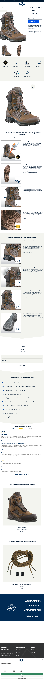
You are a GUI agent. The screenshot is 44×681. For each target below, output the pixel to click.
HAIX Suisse (18, 651)
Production (32, 651)
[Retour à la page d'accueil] (22, 4)
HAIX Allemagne (18, 649)
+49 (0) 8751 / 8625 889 (5, 655)
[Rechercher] (31, 7)
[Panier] (41, 7)
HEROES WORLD (33, 654)
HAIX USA (17, 655)
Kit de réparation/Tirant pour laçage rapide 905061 (22, 584)
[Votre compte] (35, 7)
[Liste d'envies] (33, 7)
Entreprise (32, 649)
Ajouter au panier (33, 21)
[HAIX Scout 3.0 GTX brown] (22, 506)
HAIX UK (17, 654)
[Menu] (2, 7)
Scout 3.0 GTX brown (22, 527)
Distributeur (32, 652)
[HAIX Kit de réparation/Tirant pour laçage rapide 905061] (22, 563)
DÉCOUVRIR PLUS (32, 616)
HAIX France (18, 652)
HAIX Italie (17, 656)
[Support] (37, 7)
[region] (13, 27)
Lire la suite (22, 365)
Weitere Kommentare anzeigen (22, 474)
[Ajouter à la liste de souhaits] (40, 21)
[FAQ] (39, 7)
